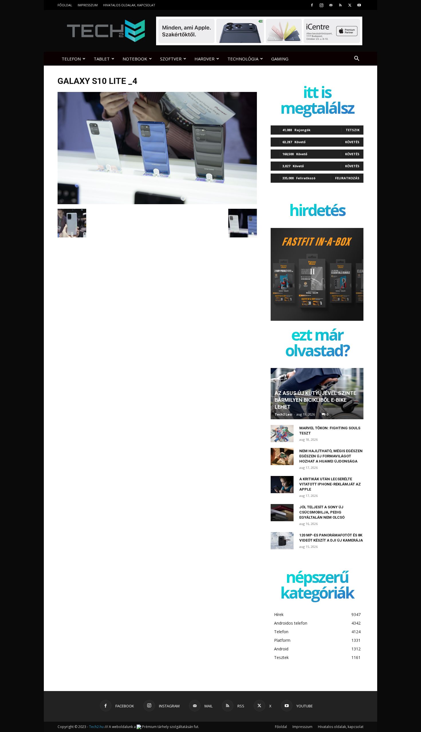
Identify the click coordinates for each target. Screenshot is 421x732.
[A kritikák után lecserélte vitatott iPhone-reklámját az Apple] (282, 484)
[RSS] (340, 5)
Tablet (102, 59)
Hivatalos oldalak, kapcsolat (129, 5)
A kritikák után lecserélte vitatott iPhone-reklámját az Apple (330, 484)
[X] (349, 5)
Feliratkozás (347, 178)
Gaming (279, 59)
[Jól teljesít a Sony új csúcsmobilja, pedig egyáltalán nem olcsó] (282, 512)
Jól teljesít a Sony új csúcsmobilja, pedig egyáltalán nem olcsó (322, 512)
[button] (356, 59)
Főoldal (65, 5)
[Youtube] (359, 5)
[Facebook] (312, 5)
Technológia (242, 59)
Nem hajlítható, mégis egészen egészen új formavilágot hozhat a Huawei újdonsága (331, 456)
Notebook (135, 59)
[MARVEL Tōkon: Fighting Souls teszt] (282, 433)
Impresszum (88, 5)
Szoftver (171, 59)
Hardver (204, 59)
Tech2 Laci (283, 414)
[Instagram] (321, 5)
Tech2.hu (96, 726)
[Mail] (330, 5)
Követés (352, 142)
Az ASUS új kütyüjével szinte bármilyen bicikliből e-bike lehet (315, 400)
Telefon (71, 59)
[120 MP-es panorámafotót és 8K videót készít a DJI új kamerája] (282, 540)
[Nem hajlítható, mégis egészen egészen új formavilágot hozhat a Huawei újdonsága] (282, 456)
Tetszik (352, 130)
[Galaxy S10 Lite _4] (157, 202)
